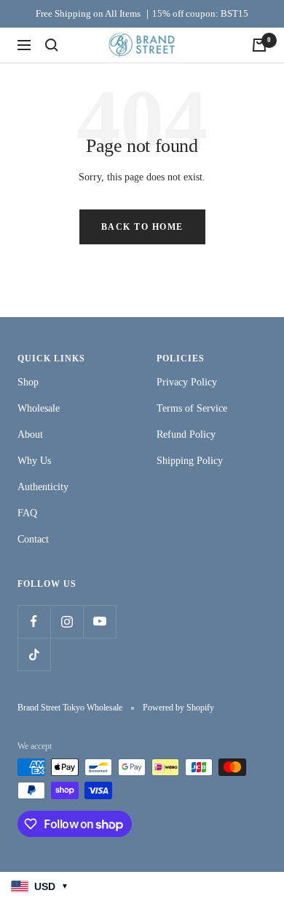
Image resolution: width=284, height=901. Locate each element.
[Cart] (259, 45)
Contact (33, 539)
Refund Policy (186, 434)
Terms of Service (192, 408)
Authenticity (42, 486)
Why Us (34, 460)
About (30, 434)
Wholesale (38, 408)
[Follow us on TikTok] (33, 654)
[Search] (51, 45)
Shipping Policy (190, 460)
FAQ (27, 513)
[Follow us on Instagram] (66, 621)
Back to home (142, 227)
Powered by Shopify (178, 707)
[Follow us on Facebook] (33, 621)
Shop (28, 382)
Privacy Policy (187, 382)
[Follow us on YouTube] (99, 621)
